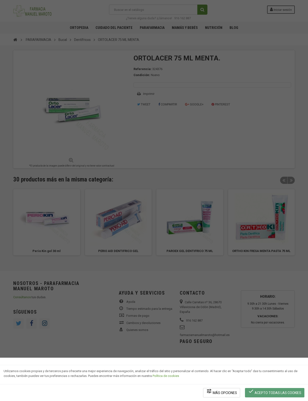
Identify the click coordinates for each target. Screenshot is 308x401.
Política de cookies (166, 376)
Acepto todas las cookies (274, 391)
